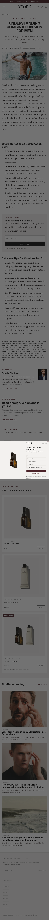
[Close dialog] (48, 442)
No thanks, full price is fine (36, 473)
